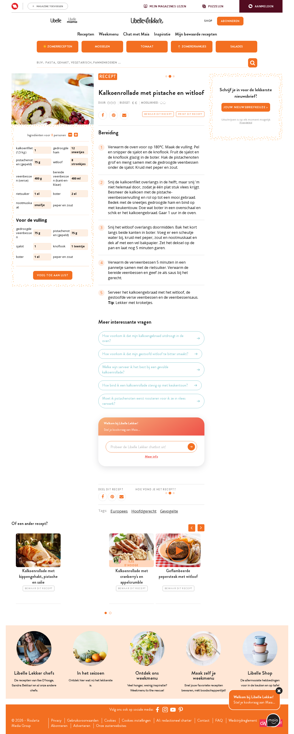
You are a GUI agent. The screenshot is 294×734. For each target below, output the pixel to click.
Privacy (56, 720)
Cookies (110, 720)
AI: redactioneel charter (174, 720)
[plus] (75, 134)
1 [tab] (106, 613)
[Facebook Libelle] (157, 709)
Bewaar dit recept (158, 114)
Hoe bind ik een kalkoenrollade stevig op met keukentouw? (145, 385)
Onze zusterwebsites (111, 725)
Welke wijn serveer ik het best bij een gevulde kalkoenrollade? (135, 369)
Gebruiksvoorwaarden (83, 720)
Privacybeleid (246, 122)
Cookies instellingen (136, 720)
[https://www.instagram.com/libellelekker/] (165, 709)
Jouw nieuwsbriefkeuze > (245, 107)
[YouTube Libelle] (173, 709)
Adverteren (81, 725)
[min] (69, 134)
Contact (203, 720)
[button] (261, 6)
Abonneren (59, 725)
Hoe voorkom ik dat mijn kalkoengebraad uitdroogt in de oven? (143, 338)
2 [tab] (110, 613)
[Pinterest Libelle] (181, 709)
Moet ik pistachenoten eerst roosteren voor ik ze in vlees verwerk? (144, 401)
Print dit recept (190, 114)
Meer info (151, 456)
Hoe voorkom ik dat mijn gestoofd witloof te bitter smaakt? (145, 353)
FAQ (219, 720)
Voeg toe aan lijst (52, 275)
